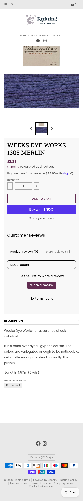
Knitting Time (22, 480)
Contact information (41, 486)
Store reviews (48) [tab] (59, 252)
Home (23, 35)
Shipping (13, 167)
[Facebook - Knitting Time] (38, 40)
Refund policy (68, 480)
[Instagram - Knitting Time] (45, 40)
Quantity (13, 179)
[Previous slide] (31, 129)
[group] (41, 128)
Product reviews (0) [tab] (24, 252)
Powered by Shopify (45, 480)
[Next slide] (51, 129)
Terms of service (41, 483)
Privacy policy (18, 483)
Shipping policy (63, 483)
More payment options (41, 218)
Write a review (41, 285)
